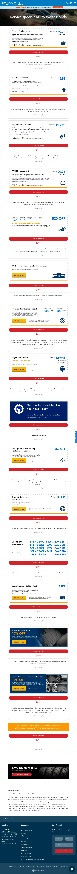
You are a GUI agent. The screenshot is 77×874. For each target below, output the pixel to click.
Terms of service (26, 853)
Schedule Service (38, 52)
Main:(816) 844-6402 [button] (11, 836)
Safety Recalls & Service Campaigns (32, 859)
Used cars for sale (26, 839)
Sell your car (24, 836)
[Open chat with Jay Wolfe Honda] (72, 869)
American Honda (26, 856)
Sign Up (64, 850)
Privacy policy (25, 850)
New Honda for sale (27, 830)
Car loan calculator (27, 847)
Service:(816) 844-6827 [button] (9, 840)
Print (39, 56)
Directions (24, 842)
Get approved (25, 844)
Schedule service (38, 425)
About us (23, 833)
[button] (67, 3)
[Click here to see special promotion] (38, 7)
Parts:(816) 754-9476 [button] (11, 844)
